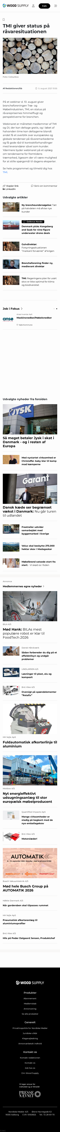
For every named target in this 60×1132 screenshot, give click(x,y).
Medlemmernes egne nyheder (22, 586)
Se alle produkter (30, 1014)
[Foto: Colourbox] (30, 56)
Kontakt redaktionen (30, 1057)
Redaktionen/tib (13, 88)
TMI (5, 172)
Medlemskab (30, 1003)
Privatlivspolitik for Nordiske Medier (30, 1028)
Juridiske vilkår (30, 1033)
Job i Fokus (11, 308)
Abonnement (30, 998)
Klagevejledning (30, 1038)
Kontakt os (30, 1063)
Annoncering (30, 1009)
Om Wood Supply (30, 1073)
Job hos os (30, 1068)
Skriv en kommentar (45, 186)
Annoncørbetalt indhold (30, 1043)
